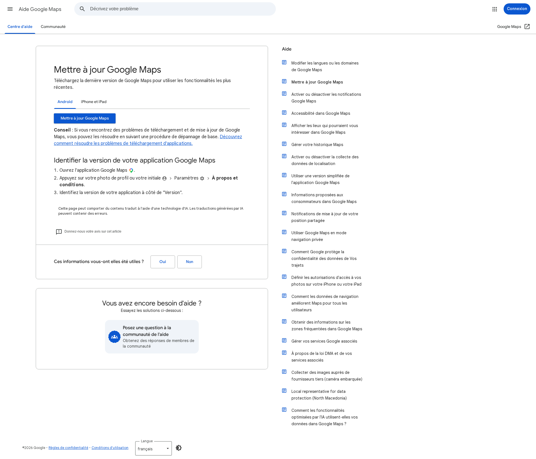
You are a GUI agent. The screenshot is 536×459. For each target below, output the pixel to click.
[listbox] (153, 448)
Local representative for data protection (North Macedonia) (319, 395)
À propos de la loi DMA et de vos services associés (321, 357)
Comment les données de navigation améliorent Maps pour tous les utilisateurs (324, 303)
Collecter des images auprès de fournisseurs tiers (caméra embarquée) (326, 376)
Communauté (53, 26)
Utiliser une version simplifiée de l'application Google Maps (320, 179)
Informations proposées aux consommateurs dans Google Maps (323, 198)
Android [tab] (65, 101)
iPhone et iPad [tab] (94, 101)
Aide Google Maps (40, 9)
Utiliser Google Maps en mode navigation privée (318, 236)
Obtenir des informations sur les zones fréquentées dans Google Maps (326, 325)
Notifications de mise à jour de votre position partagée (324, 217)
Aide (286, 49)
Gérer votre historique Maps (317, 144)
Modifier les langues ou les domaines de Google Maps (324, 66)
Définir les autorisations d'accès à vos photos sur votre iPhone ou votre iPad (326, 281)
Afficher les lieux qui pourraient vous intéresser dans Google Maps (324, 129)
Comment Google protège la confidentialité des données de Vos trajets (323, 258)
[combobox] (183, 9)
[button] (10, 9)
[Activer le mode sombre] (178, 448)
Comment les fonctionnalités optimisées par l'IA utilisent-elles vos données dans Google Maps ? (324, 417)
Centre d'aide (20, 26)
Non (189, 261)
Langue (147, 441)
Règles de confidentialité (68, 448)
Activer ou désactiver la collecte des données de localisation (324, 160)
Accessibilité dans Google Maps (320, 113)
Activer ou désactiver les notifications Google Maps (326, 98)
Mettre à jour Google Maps (85, 118)
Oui (162, 261)
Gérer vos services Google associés (324, 341)
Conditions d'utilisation (110, 448)
